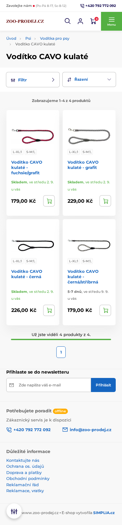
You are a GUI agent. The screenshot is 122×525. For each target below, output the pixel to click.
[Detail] (48, 201)
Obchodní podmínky (27, 478)
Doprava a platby (24, 472)
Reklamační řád (22, 484)
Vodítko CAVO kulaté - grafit (83, 165)
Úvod (11, 38)
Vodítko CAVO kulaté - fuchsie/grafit (26, 167)
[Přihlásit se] (80, 21)
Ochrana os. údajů (25, 466)
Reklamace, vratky (25, 490)
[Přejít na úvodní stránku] (25, 21)
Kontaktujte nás (22, 460)
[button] (68, 21)
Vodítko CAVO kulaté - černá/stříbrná (83, 276)
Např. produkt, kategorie (46, 36)
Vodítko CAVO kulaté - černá (26, 274)
